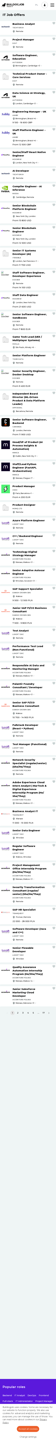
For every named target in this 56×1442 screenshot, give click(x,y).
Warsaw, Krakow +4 (24, 981)
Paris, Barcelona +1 (24, 493)
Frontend (44, 1395)
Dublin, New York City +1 (26, 456)
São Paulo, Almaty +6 (25, 347)
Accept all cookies (28, 1429)
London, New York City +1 (26, 163)
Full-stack (8, 1401)
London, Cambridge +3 (26, 103)
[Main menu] (52, 5)
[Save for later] (54, 23)
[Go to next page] (49, 1013)
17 (44, 1013)
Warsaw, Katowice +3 (25, 1003)
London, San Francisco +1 (26, 261)
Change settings (28, 1437)
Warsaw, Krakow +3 (24, 562)
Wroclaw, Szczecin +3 (25, 581)
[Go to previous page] (7, 1013)
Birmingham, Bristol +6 (26, 118)
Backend (7, 1395)
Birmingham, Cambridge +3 (28, 66)
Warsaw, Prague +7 (24, 478)
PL (36, 5)
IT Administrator (24, 1401)
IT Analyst (19, 1395)
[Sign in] (44, 5)
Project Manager (44, 1401)
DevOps (32, 1395)
